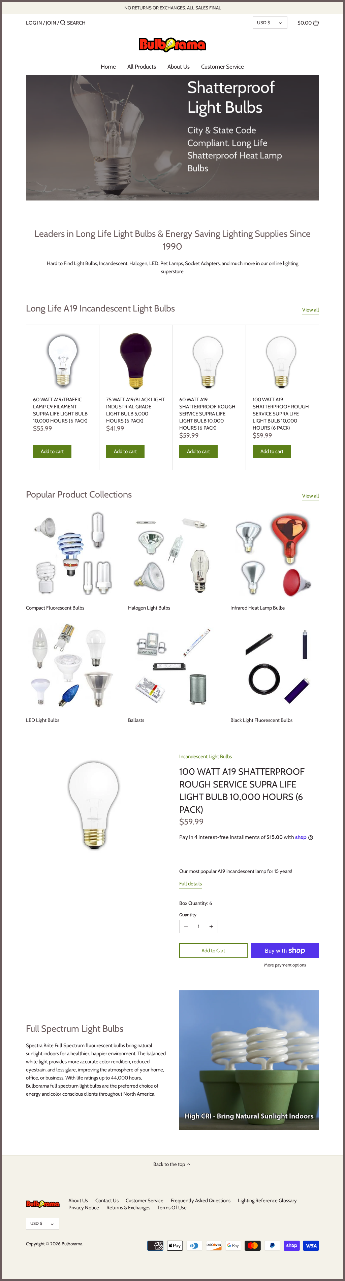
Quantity (187, 914)
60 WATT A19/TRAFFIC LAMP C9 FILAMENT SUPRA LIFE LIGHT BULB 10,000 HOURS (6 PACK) (60, 410)
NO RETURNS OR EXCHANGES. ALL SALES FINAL (172, 7)
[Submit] (63, 23)
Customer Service (144, 1201)
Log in (34, 23)
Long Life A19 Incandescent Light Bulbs (100, 308)
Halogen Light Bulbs (149, 608)
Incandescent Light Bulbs (205, 757)
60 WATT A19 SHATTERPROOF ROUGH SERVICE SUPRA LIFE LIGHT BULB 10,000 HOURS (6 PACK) (207, 414)
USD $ (263, 22)
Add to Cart (213, 951)
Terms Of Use (172, 1208)
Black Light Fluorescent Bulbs (261, 720)
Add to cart (52, 451)
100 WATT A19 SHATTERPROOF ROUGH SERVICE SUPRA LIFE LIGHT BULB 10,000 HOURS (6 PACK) (281, 414)
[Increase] (211, 926)
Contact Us (107, 1201)
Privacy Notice (83, 1208)
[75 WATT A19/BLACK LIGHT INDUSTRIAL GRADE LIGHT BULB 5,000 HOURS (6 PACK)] (135, 361)
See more (210, 190)
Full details (190, 884)
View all (310, 310)
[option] (172, 137)
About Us (78, 1201)
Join (51, 23)
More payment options (285, 964)
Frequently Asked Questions (200, 1201)
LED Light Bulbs (42, 720)
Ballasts (136, 720)
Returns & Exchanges (128, 1208)
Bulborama (72, 1243)
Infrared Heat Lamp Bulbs (257, 608)
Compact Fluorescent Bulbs (55, 608)
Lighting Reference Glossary (267, 1201)
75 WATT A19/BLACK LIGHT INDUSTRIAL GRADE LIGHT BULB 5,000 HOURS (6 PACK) (135, 410)
